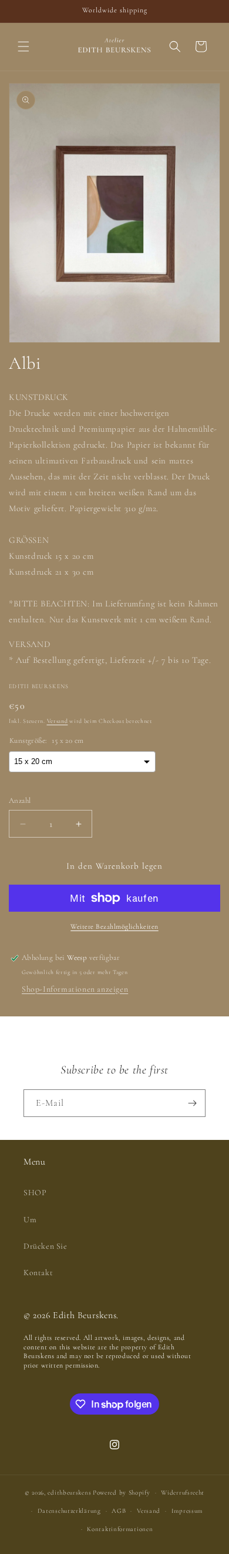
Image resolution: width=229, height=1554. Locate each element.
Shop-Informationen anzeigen (75, 989)
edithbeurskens (69, 1492)
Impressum (187, 1511)
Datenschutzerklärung (69, 1511)
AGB (119, 1511)
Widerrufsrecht (182, 1492)
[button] (23, 46)
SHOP (34, 1193)
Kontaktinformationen (120, 1529)
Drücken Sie (45, 1246)
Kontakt (38, 1273)
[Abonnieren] (192, 1103)
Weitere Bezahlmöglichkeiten (114, 926)
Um (29, 1220)
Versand (57, 721)
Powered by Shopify (121, 1492)
